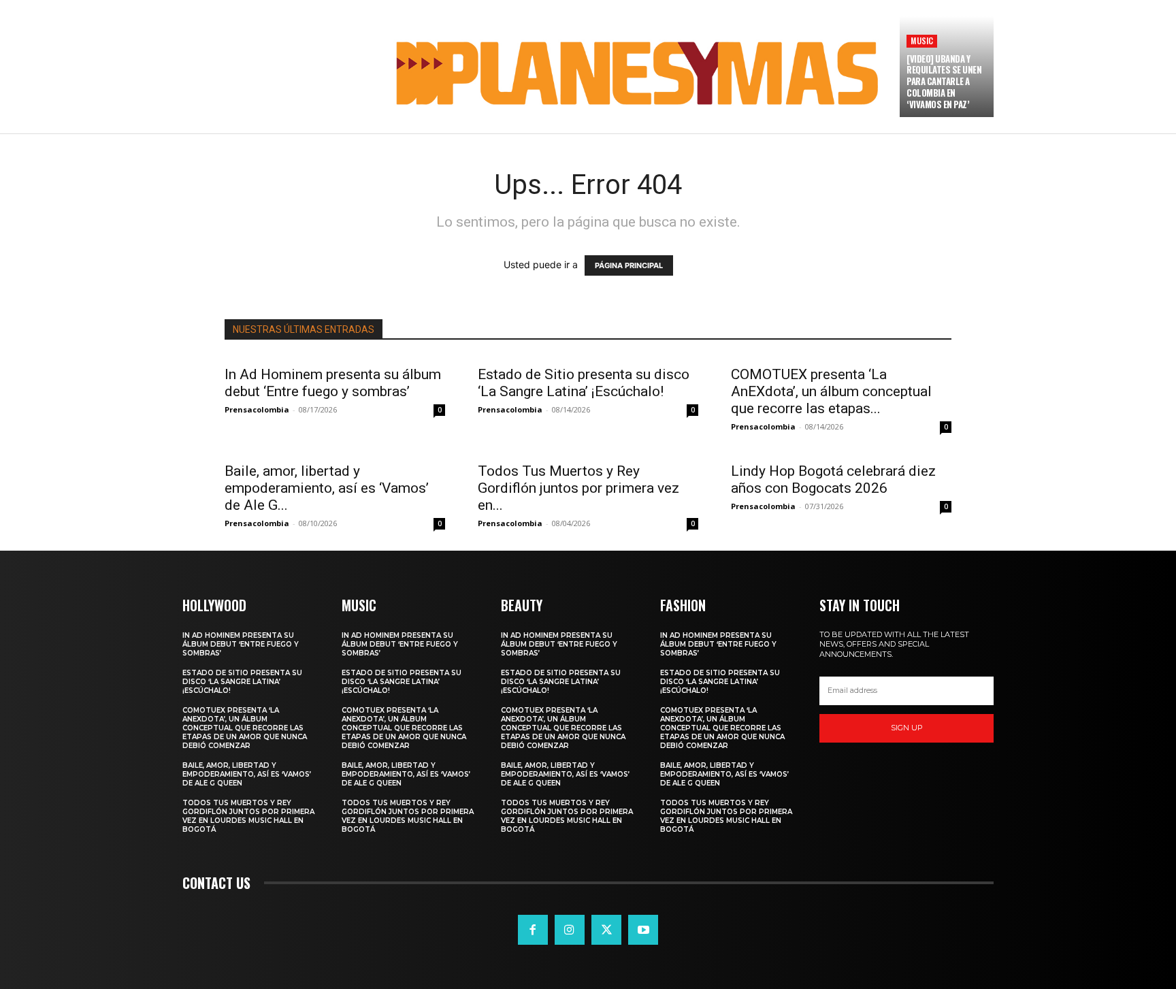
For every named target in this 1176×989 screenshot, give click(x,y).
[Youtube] (643, 930)
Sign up (907, 727)
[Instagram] (570, 930)
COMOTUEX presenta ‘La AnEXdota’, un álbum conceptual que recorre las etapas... (831, 391)
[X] (606, 930)
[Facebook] (533, 930)
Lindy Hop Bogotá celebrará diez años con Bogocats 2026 (833, 479)
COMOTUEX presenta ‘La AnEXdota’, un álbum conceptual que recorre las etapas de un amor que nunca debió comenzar (244, 728)
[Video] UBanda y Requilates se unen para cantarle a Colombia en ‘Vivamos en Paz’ (943, 82)
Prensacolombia (257, 409)
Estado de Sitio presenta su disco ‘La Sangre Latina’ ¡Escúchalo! (583, 383)
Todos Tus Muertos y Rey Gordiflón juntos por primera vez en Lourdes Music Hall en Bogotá (248, 816)
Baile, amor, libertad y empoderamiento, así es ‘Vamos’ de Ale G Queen (246, 774)
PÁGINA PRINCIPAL (629, 265)
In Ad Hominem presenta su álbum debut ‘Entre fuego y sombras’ (333, 383)
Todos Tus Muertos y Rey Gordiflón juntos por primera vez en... (578, 488)
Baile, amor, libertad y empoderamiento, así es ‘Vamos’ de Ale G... (327, 488)
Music (922, 40)
